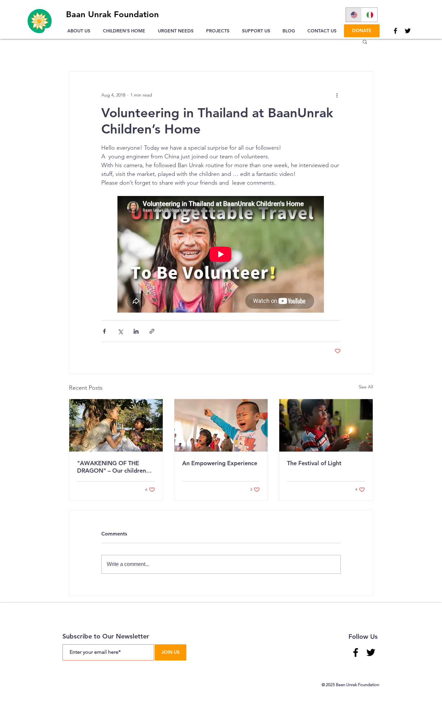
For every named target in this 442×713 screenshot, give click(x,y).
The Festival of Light (314, 463)
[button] (80, 30)
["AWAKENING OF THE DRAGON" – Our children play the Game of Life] (116, 425)
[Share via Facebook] (104, 331)
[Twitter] (408, 31)
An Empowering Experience (219, 463)
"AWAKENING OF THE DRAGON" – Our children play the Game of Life (111, 466)
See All (366, 387)
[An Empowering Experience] (221, 425)
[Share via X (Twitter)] (120, 331)
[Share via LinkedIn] (136, 331)
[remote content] (221, 255)
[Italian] (369, 15)
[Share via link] (152, 331)
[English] (353, 15)
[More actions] (337, 95)
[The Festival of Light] (326, 425)
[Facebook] (395, 31)
